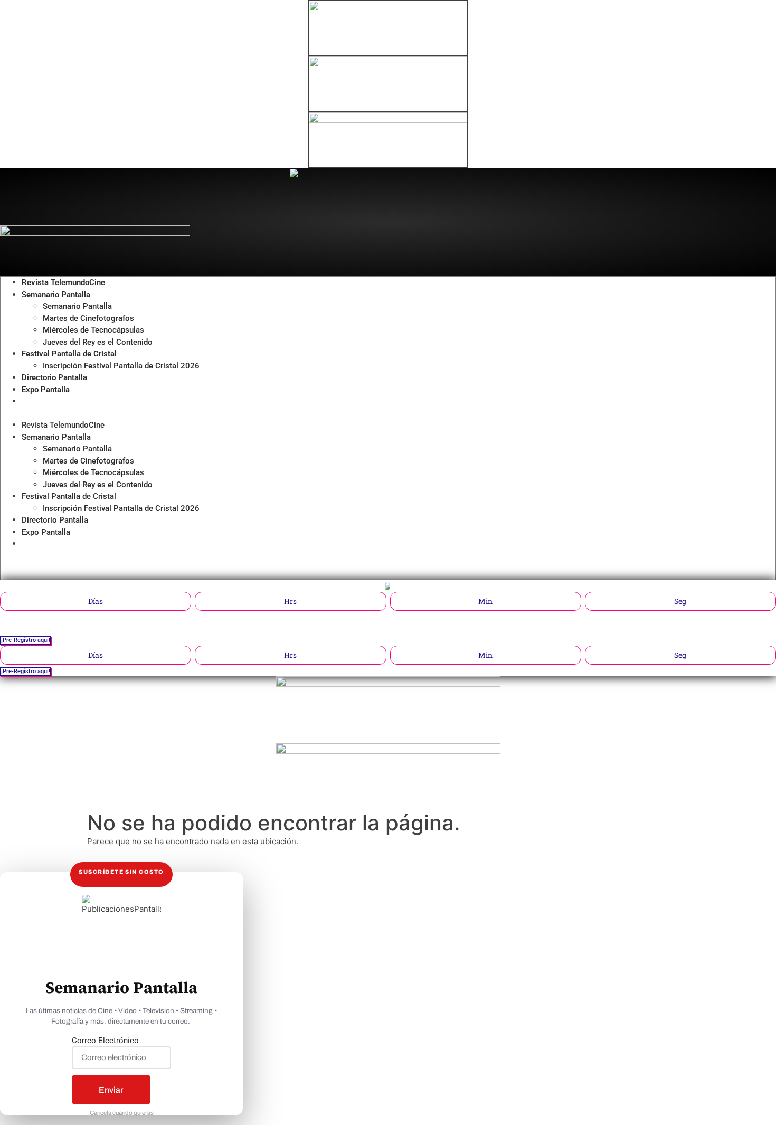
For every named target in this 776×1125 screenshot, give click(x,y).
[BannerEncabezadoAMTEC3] (388, 120)
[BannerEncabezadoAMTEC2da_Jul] (388, 8)
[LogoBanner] (95, 233)
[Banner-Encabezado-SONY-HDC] (388, 64)
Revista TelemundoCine (63, 282)
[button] (304, 414)
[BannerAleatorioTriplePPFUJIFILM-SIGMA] (388, 684)
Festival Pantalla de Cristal (69, 353)
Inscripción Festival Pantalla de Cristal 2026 (121, 366)
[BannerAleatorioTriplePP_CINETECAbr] (388, 751)
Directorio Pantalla (54, 377)
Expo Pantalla (46, 389)
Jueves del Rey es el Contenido (98, 342)
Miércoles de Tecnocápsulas (93, 330)
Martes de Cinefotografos (88, 318)
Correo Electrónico (105, 1041)
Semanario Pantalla (56, 294)
